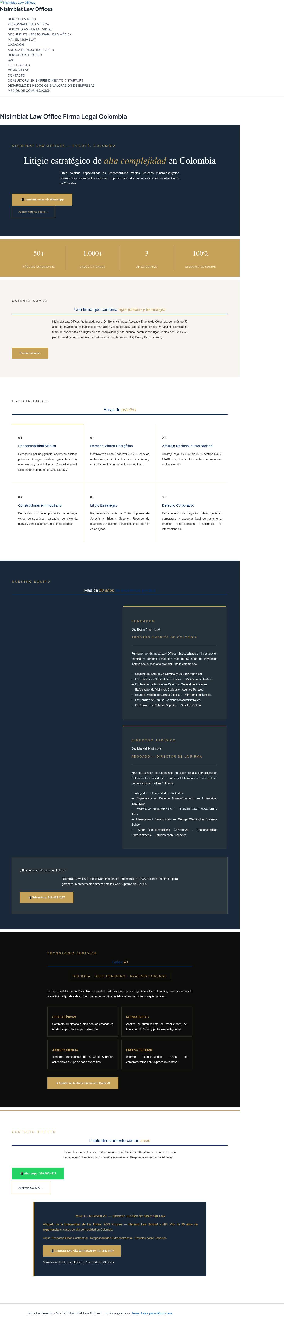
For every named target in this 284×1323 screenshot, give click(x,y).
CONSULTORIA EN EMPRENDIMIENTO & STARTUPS (45, 80)
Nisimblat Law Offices (26, 9)
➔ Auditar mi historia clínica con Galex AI (83, 1083)
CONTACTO (16, 75)
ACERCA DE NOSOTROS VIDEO (31, 50)
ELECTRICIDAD (19, 65)
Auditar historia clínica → (33, 211)
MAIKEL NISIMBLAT (22, 39)
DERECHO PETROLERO (25, 55)
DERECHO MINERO (22, 19)
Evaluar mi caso (30, 352)
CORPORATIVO (18, 70)
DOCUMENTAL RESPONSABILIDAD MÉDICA (40, 34)
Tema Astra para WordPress (152, 1313)
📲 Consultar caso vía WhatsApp (42, 199)
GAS (11, 60)
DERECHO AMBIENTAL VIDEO (30, 29)
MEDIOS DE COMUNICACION (29, 91)
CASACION (16, 44)
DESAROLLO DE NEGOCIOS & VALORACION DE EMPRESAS (51, 85)
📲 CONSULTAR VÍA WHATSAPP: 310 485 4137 (82, 1250)
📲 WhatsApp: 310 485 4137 (46, 897)
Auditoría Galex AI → (31, 1187)
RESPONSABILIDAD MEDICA (28, 24)
